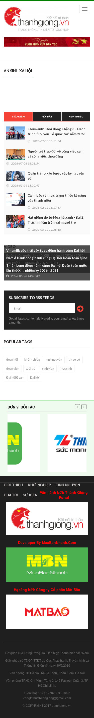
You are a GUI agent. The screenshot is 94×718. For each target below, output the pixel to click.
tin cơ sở (74, 359)
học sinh (66, 368)
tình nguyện (54, 359)
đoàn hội (12, 359)
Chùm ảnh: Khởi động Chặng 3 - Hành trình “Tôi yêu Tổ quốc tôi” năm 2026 (56, 131)
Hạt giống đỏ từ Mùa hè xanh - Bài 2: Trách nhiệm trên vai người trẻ (56, 219)
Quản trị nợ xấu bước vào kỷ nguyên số (56, 175)
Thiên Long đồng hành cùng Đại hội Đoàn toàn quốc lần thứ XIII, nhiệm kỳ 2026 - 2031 (46, 267)
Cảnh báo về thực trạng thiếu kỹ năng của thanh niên (57, 197)
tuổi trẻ (31, 368)
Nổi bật (47, 116)
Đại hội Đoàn (15, 377)
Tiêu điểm (18, 116)
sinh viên (48, 368)
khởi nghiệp (32, 359)
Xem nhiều (76, 116)
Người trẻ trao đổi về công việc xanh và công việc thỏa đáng (56, 153)
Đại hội (35, 377)
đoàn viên (12, 368)
